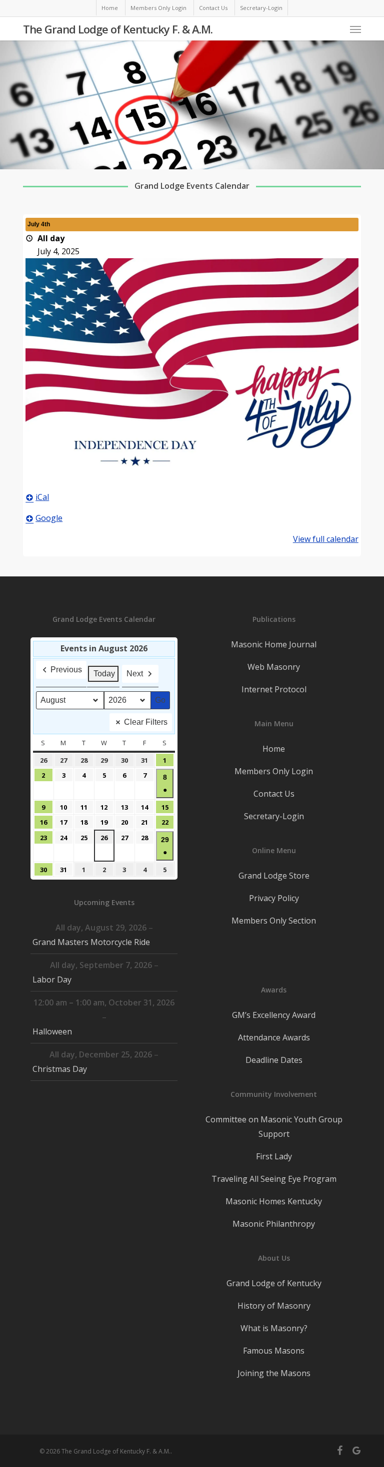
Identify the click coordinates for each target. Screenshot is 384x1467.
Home (273, 748)
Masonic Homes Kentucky (274, 1201)
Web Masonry (274, 666)
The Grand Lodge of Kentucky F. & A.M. (117, 28)
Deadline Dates (274, 1059)
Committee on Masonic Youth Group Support (274, 1126)
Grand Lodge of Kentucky (274, 1283)
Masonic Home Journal (273, 644)
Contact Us (274, 793)
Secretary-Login (274, 816)
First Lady (274, 1156)
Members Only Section (274, 920)
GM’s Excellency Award (274, 1014)
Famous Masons (273, 1350)
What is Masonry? (274, 1328)
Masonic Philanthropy (273, 1223)
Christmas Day (59, 1068)
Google (49, 517)
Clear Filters (146, 722)
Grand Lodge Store (274, 875)
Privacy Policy (274, 898)
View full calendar (325, 538)
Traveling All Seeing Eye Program (274, 1178)
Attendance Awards (274, 1037)
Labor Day (52, 979)
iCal (42, 496)
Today (104, 673)
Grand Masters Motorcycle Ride (91, 942)
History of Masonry (274, 1305)
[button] (355, 29)
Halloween (52, 1031)
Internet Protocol (274, 689)
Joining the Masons (274, 1373)
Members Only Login (273, 771)
